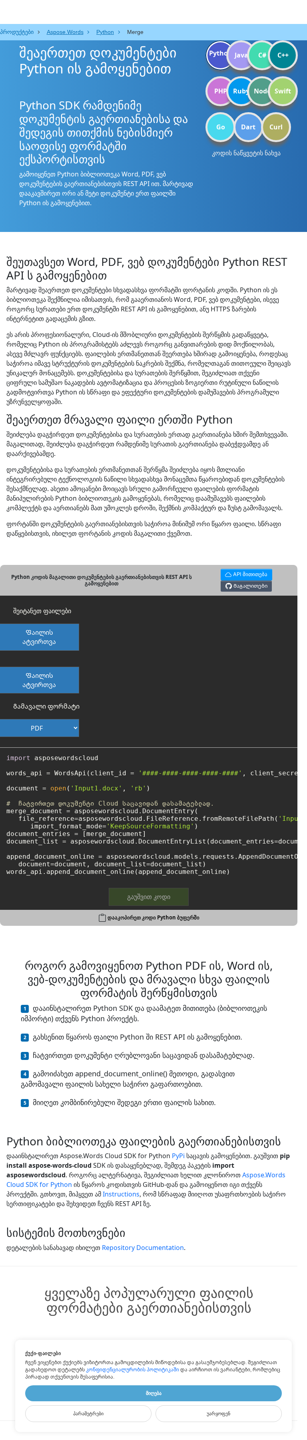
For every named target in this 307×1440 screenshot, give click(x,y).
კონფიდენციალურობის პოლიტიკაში (132, 1370)
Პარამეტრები (88, 1413)
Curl (276, 127)
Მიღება (153, 1393)
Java (241, 55)
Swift (283, 91)
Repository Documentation (143, 1247)
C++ (283, 55)
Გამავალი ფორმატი (46, 706)
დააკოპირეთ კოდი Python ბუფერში (153, 917)
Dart (248, 127)
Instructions (121, 1194)
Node (262, 91)
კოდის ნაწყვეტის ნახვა (246, 153)
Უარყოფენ (218, 1413)
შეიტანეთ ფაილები (42, 610)
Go (220, 127)
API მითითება (245, 573)
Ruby (241, 91)
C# (262, 55)
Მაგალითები (249, 585)
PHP (220, 91)
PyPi (178, 1155)
